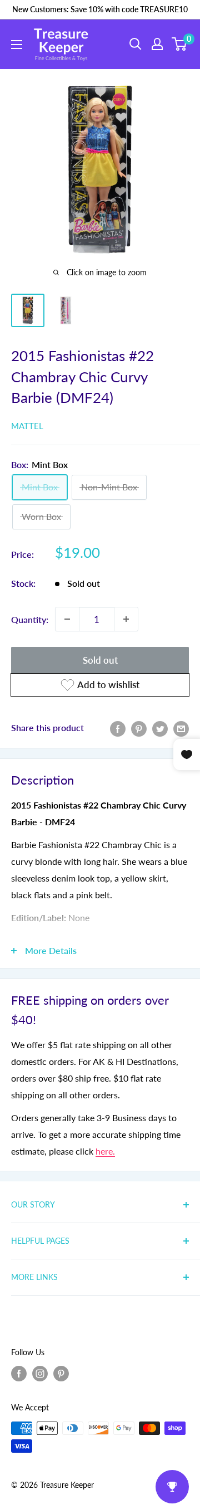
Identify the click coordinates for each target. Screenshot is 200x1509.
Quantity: (29, 619)
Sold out (100, 660)
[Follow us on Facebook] (19, 1373)
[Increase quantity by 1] (126, 619)
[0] (180, 44)
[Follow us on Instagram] (40, 1373)
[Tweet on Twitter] (160, 728)
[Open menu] (16, 44)
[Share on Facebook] (118, 728)
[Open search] (135, 44)
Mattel (27, 426)
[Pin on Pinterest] (139, 728)
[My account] (157, 44)
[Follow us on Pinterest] (61, 1373)
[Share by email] (181, 728)
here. (105, 1151)
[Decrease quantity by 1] (67, 619)
